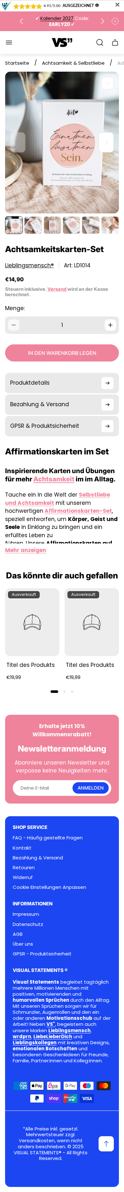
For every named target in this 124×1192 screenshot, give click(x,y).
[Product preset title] (32, 622)
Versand (56, 289)
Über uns (23, 944)
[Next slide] (102, 21)
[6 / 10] (110, 225)
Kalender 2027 (56, 18)
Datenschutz (28, 924)
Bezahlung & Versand (38, 857)
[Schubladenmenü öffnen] (9, 42)
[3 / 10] (52, 225)
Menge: (15, 308)
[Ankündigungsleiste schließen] (115, 21)
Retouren (24, 867)
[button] (54, 691)
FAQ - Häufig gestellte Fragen (48, 837)
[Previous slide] (21, 21)
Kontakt (22, 847)
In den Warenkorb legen (62, 353)
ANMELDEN (91, 788)
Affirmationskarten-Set (78, 511)
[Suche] (100, 42)
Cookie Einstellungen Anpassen (49, 887)
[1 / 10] (14, 225)
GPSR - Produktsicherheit (42, 953)
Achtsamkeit (53, 479)
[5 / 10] (91, 225)
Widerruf (23, 877)
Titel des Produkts (30, 665)
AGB (18, 934)
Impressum (26, 914)
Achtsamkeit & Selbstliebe (73, 63)
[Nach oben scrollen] (106, 1143)
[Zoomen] (107, 83)
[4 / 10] (71, 225)
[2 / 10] (33, 225)
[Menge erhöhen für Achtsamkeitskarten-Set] (110, 325)
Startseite (17, 63)
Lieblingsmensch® (29, 265)
